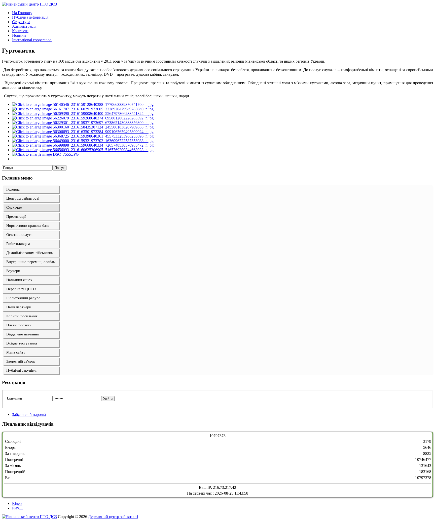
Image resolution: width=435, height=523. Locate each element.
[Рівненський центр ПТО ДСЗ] (29, 4)
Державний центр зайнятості (113, 516)
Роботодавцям (18, 244)
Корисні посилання (22, 316)
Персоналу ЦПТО (21, 289)
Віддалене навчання (22, 334)
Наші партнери (18, 307)
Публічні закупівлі (21, 370)
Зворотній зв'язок (20, 361)
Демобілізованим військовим (30, 253)
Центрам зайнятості (22, 198)
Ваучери (13, 271)
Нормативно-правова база (27, 226)
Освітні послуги (19, 235)
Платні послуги (18, 325)
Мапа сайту (15, 352)
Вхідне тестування (21, 343)
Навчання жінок (19, 280)
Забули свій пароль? (29, 414)
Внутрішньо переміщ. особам (31, 262)
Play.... (17, 508)
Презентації (16, 216)
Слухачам (14, 207)
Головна (13, 189)
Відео (17, 503)
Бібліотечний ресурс (23, 298)
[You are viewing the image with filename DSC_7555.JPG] (45, 154)
